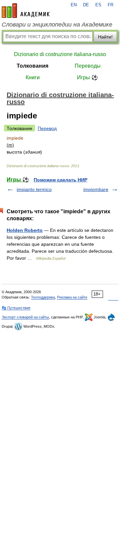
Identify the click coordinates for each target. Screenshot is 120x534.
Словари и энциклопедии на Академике (57, 24)
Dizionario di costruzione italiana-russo (60, 54)
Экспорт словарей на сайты (25, 317)
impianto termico (34, 189)
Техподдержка (43, 297)
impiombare (95, 189)
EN (74, 5)
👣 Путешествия (16, 308)
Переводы (88, 66)
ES (98, 5)
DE (86, 5)
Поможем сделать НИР (60, 179)
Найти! (105, 36)
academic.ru (26, 10)
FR (110, 5)
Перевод (47, 128)
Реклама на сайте (72, 297)
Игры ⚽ (87, 77)
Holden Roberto (25, 230)
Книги (33, 77)
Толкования (32, 66)
